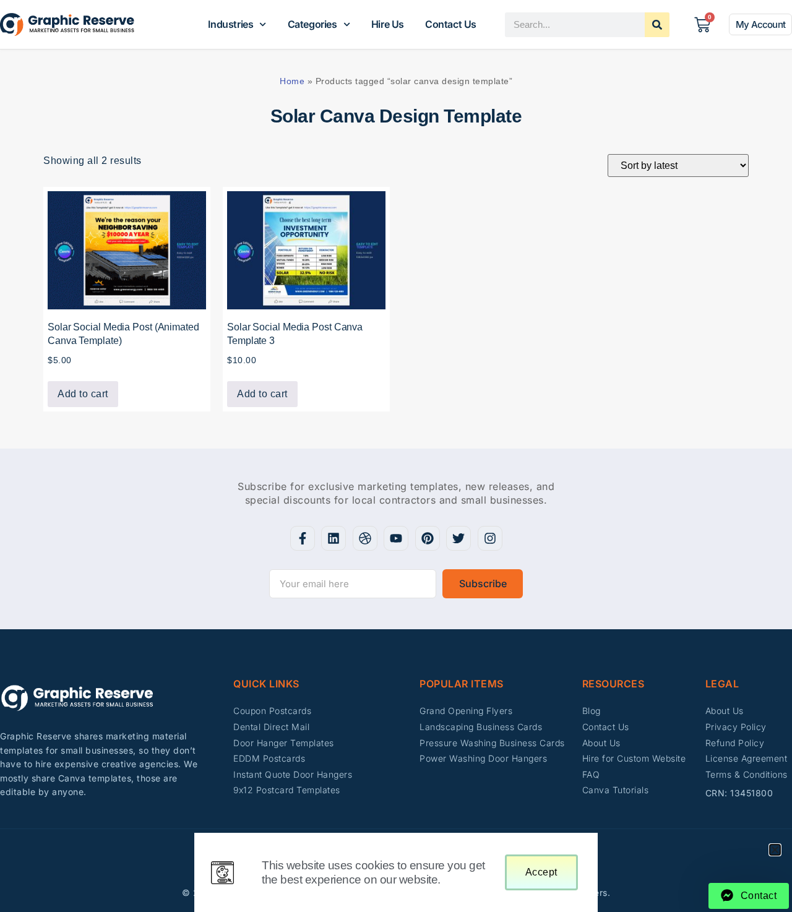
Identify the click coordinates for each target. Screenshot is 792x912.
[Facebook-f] (302, 538)
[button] (775, 849)
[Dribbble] (365, 538)
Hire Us (387, 24)
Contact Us (450, 24)
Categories (312, 24)
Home (292, 81)
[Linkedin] (333, 538)
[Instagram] (490, 538)
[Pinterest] (427, 538)
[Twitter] (458, 538)
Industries (230, 24)
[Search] (657, 24)
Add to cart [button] (83, 394)
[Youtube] (396, 538)
